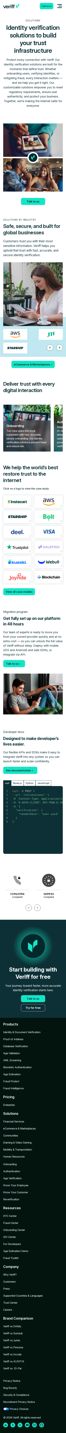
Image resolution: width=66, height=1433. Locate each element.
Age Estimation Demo (15, 1251)
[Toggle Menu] (59, 6)
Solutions (10, 1113)
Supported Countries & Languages (23, 1295)
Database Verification (15, 1046)
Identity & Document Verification (22, 1032)
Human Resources (14, 1156)
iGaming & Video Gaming (17, 1142)
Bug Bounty (10, 1387)
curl (7, 783)
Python (29, 783)
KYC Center (10, 1216)
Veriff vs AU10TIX (13, 1361)
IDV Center (9, 1237)
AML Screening (12, 1060)
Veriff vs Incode (12, 1354)
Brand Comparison (18, 1318)
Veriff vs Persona (13, 1347)
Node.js (17, 783)
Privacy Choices (19, 1409)
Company (11, 1267)
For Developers (12, 1244)
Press (6, 1288)
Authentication (11, 1171)
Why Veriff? (10, 1274)
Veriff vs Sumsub (13, 1333)
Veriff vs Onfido (12, 1326)
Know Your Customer (15, 1192)
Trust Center (10, 1302)
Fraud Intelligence (13, 1088)
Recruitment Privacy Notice (19, 1401)
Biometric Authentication (17, 1067)
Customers (9, 1281)
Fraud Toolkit (10, 1258)
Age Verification (12, 1178)
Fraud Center (10, 1223)
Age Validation (11, 1053)
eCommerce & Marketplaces (19, 1128)
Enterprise (9, 1104)
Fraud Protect (11, 1081)
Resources (12, 1208)
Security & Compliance (16, 1394)
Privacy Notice (11, 1380)
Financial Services (13, 1121)
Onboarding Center (14, 1230)
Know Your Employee (15, 1185)
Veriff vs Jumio (11, 1340)
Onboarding (10, 1164)
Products (10, 1024)
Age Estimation (12, 1074)
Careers (7, 1309)
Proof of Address (13, 1039)
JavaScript (43, 783)
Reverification (11, 1199)
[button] (50, 347)
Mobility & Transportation (17, 1149)
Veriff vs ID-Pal (12, 1368)
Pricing (8, 1097)
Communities (10, 1135)
